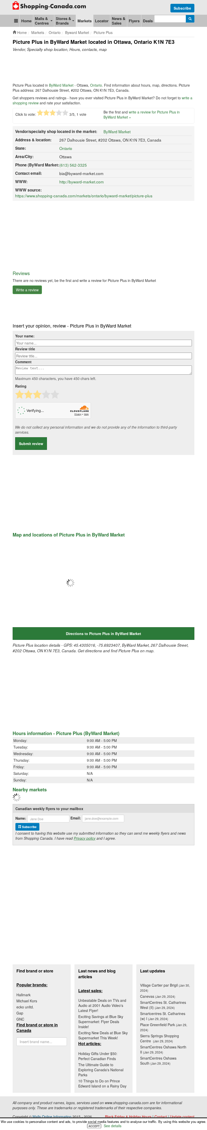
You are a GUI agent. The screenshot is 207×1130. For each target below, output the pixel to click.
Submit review (31, 443)
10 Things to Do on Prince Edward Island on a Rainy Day (102, 1083)
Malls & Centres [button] (42, 21)
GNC (20, 1019)
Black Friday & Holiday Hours (128, 1116)
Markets (84, 21)
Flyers (134, 21)
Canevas (157, 996)
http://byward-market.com (81, 181)
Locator (102, 21)
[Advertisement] (104, 67)
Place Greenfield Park (163, 1027)
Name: (20, 818)
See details (112, 1125)
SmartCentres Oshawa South (158, 1061)
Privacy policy (84, 838)
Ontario (96, 85)
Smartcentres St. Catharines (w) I (162, 1016)
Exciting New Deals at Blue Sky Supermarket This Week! (103, 1035)
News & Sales (118, 21)
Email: (75, 817)
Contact (160, 1116)
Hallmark (23, 994)
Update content (182, 1116)
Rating (21, 386)
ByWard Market (61, 85)
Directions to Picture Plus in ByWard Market (103, 633)
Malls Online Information (52, 1116)
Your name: (25, 335)
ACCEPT (94, 1126)
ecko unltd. (25, 1006)
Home (26, 21)
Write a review (27, 289)
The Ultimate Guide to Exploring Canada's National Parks (100, 1069)
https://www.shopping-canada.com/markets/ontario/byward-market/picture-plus (83, 195)
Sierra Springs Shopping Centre (159, 1038)
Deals (148, 21)
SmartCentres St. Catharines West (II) (163, 1005)
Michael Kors (26, 1000)
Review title (25, 348)
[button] (16, 21)
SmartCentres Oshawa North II (163, 1049)
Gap (19, 1013)
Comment (23, 361)
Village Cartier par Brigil (165, 987)
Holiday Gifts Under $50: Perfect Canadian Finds (97, 1056)
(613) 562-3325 (73, 165)
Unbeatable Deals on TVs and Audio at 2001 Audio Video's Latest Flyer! (102, 1005)
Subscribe (182, 8)
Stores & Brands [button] (63, 21)
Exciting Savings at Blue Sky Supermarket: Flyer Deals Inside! (100, 1021)
